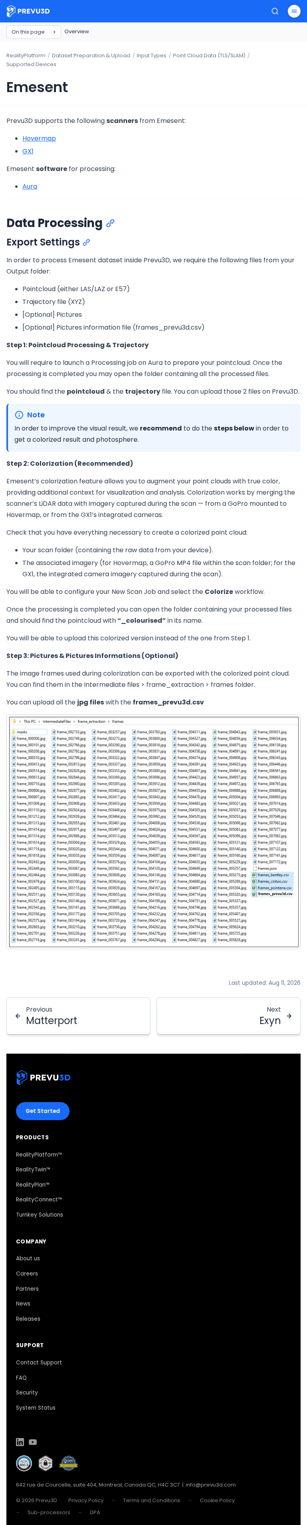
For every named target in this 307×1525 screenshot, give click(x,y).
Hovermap (39, 138)
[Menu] (294, 11)
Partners (27, 1289)
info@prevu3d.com (211, 1484)
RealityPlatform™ (39, 1155)
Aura (29, 186)
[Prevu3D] (43, 1079)
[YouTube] (33, 1443)
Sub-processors (49, 1512)
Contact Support (39, 1362)
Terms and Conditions (151, 1500)
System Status (36, 1408)
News (23, 1304)
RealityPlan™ (33, 1185)
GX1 (28, 151)
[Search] (275, 11)
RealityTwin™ (33, 1169)
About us (28, 1258)
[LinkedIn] (20, 1443)
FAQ (21, 1378)
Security (27, 1392)
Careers (27, 1274)
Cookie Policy (217, 1500)
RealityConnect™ (39, 1199)
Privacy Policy (86, 1500)
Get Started (43, 1111)
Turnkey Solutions (39, 1215)
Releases (28, 1319)
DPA (95, 1512)
